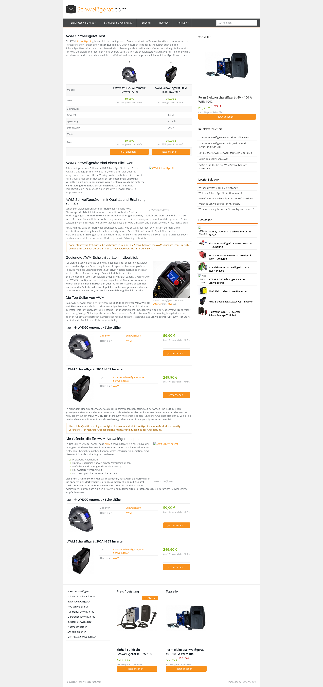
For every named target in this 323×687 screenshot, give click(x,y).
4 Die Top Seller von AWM (213, 159)
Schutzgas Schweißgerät (117, 22)
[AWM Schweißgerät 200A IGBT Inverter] (171, 74)
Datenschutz (249, 681)
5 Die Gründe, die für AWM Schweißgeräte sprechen (223, 166)
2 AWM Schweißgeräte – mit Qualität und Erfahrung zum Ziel (222, 145)
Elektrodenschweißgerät (81, 616)
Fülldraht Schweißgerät (80, 611)
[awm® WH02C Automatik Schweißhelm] (129, 74)
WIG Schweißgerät (77, 606)
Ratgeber (164, 22)
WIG (170, 303)
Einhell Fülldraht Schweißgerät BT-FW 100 (134, 652)
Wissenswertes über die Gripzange (218, 187)
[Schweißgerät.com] (96, 9)
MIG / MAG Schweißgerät (81, 636)
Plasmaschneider (77, 626)
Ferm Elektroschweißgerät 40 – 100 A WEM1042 (225, 99)
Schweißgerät (84, 41)
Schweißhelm (133, 335)
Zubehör (146, 22)
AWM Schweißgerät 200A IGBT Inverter (171, 90)
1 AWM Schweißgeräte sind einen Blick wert (224, 137)
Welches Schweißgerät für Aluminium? (220, 193)
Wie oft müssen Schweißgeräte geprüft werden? (226, 198)
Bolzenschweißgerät (78, 601)
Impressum (234, 681)
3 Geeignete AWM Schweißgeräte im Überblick (225, 152)
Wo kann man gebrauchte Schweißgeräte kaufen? (226, 209)
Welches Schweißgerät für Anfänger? (219, 203)
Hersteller (183, 22)
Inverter (157, 303)
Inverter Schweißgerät (125, 377)
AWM (129, 340)
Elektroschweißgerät (82, 22)
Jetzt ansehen (128, 151)
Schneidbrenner (76, 631)
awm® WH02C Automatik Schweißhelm (129, 90)
